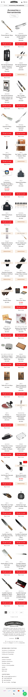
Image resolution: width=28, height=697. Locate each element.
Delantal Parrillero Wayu (21, 183)
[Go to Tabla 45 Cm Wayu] (7, 376)
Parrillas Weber (6, 663)
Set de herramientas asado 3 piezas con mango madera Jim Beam (7, 98)
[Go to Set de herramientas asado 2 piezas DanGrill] (21, 26)
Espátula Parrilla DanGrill (21, 127)
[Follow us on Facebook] (18, 638)
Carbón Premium (6, 659)
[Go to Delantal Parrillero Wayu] (21, 173)
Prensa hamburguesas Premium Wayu (7, 416)
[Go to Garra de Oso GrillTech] (7, 319)
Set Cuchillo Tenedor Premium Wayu (21, 97)
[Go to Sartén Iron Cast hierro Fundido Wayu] (21, 495)
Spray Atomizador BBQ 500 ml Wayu (21, 476)
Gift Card (4, 671)
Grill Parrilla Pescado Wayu (7, 476)
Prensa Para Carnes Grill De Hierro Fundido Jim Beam (7, 447)
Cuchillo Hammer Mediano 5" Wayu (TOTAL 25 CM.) (7, 594)
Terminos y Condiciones (8, 650)
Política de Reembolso (8, 652)
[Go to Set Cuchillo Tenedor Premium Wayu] (21, 86)
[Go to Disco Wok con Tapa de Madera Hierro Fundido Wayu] (7, 495)
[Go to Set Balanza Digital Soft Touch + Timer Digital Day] (7, 346)
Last (21, 612)
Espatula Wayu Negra (7, 155)
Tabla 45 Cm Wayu (7, 385)
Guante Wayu (7, 300)
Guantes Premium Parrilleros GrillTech (7, 273)
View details (21, 74)
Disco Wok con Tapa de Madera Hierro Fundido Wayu (7, 506)
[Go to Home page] (14, 2)
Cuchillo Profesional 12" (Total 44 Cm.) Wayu (21, 535)
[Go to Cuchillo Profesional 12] (21, 525)
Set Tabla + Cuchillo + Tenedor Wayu (21, 155)
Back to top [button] (14, 617)
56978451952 (7, 680)
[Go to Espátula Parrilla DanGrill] (21, 117)
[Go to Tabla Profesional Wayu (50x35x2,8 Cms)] (21, 376)
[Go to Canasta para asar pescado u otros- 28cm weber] (21, 436)
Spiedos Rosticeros (7, 661)
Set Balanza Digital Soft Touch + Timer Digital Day (7, 357)
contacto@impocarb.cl (10, 676)
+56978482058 (8, 678)
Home (5, 5)
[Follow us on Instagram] (16, 638)
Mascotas (4, 669)
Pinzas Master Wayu (7, 35)
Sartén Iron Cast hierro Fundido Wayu (21, 505)
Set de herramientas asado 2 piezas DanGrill (21, 37)
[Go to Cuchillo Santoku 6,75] (7, 525)
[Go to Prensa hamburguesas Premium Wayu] (7, 405)
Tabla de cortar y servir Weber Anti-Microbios (21, 357)
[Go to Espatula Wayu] (7, 117)
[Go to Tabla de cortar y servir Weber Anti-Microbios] (21, 346)
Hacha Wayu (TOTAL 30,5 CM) (7, 564)
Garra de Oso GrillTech (7, 328)
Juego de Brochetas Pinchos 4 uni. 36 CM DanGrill (7, 244)
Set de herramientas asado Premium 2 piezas (21, 66)
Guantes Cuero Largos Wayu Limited (21, 273)
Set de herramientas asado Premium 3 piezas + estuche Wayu (7, 67)
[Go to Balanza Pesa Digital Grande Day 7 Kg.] (21, 319)
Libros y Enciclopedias (8, 665)
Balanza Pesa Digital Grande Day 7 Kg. (21, 328)
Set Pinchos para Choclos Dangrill (21, 215)
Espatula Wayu (7, 126)
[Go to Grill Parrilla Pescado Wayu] (7, 466)
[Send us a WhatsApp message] (25, 694)
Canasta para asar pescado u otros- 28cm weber (21, 447)
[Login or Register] (22, 2)
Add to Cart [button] (7, 43)
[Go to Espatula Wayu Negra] (7, 145)
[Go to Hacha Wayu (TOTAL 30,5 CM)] (7, 554)
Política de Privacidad (7, 654)
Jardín (3, 667)
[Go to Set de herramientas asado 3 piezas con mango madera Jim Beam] (7, 86)
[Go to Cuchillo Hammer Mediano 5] (7, 583)
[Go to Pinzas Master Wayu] (7, 26)
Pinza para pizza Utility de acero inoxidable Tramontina (21, 417)
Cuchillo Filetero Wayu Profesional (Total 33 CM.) (21, 565)
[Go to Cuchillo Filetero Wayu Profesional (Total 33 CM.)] (21, 554)
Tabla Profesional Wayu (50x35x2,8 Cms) (21, 387)
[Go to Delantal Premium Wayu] (7, 205)
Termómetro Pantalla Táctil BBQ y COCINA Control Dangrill (7, 185)
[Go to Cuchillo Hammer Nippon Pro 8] (21, 583)
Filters (14, 16)
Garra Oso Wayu (21, 300)
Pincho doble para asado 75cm (21, 243)
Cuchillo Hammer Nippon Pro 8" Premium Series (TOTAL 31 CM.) (21, 595)
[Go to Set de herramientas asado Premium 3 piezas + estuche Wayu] (7, 55)
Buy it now (7, 46)
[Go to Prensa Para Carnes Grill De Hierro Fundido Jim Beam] (7, 436)
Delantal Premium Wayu (7, 215)
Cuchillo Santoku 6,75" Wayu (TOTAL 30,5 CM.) (7, 535)
